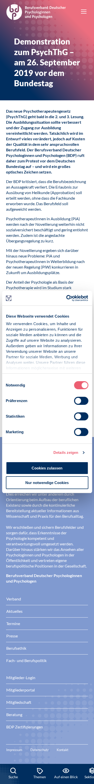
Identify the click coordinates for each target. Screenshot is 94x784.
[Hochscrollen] (85, 747)
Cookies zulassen (47, 468)
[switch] (81, 401)
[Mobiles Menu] (83, 12)
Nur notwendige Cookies (47, 483)
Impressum (14, 750)
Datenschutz (39, 750)
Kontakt (62, 750)
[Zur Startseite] (36, 11)
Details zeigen (65, 452)
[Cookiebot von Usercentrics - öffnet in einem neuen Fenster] (67, 298)
